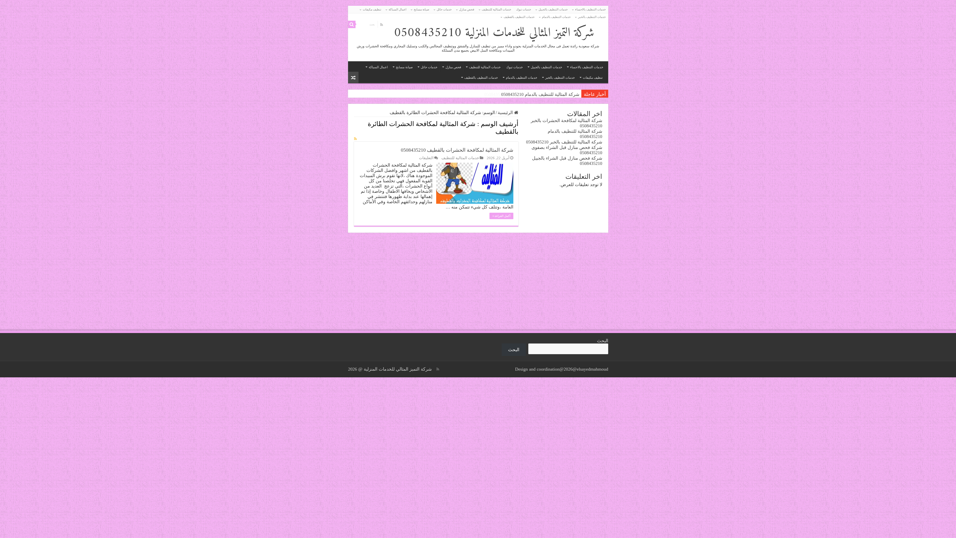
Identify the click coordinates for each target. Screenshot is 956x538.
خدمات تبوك (523, 9)
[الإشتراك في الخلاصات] (355, 139)
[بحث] (352, 24)
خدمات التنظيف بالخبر (592, 17)
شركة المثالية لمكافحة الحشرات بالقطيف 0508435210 (457, 150)
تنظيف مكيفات (372, 9)
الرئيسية (506, 112)
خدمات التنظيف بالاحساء (590, 9)
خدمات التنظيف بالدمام (556, 17)
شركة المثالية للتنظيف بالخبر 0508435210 (564, 141)
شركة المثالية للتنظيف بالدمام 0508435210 (540, 94)
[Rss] (381, 25)
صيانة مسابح (421, 9)
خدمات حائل (444, 9)
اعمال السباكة (397, 9)
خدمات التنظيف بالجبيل (553, 9)
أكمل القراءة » (501, 216)
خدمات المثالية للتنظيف (496, 9)
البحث (602, 340)
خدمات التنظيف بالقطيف (519, 17)
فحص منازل (466, 9)
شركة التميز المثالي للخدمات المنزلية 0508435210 (494, 33)
